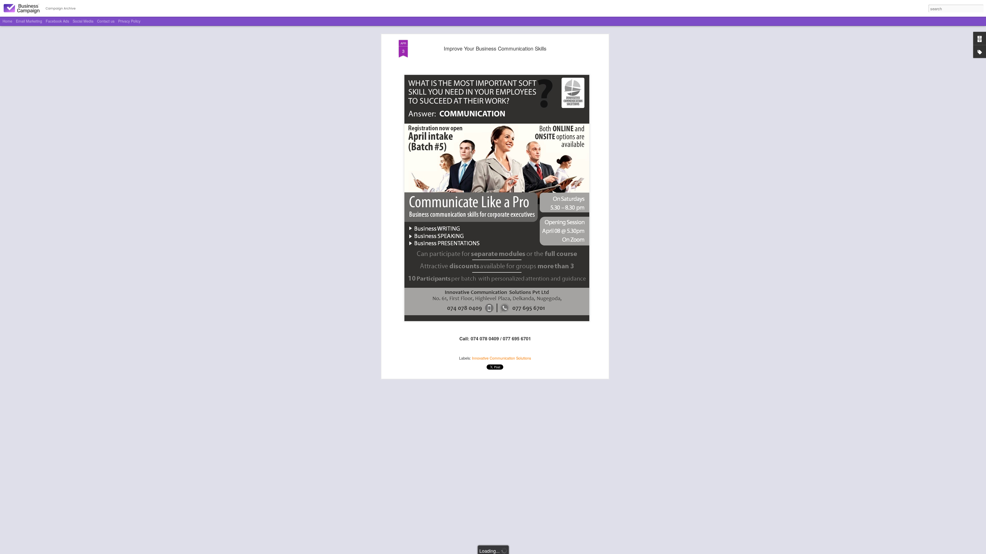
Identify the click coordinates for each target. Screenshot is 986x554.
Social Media (83, 21)
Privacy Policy (129, 21)
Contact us (106, 21)
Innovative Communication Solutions (501, 358)
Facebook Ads (57, 21)
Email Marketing (29, 21)
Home (7, 21)
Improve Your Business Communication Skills (495, 48)
